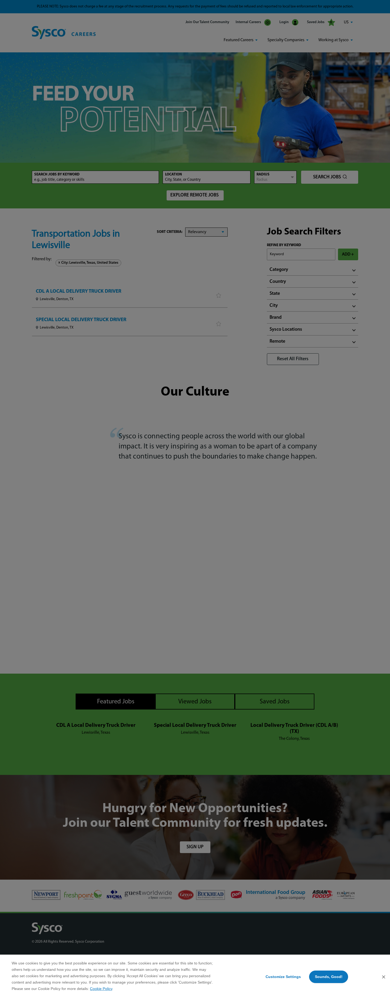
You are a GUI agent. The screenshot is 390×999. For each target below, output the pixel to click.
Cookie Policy (101, 989)
